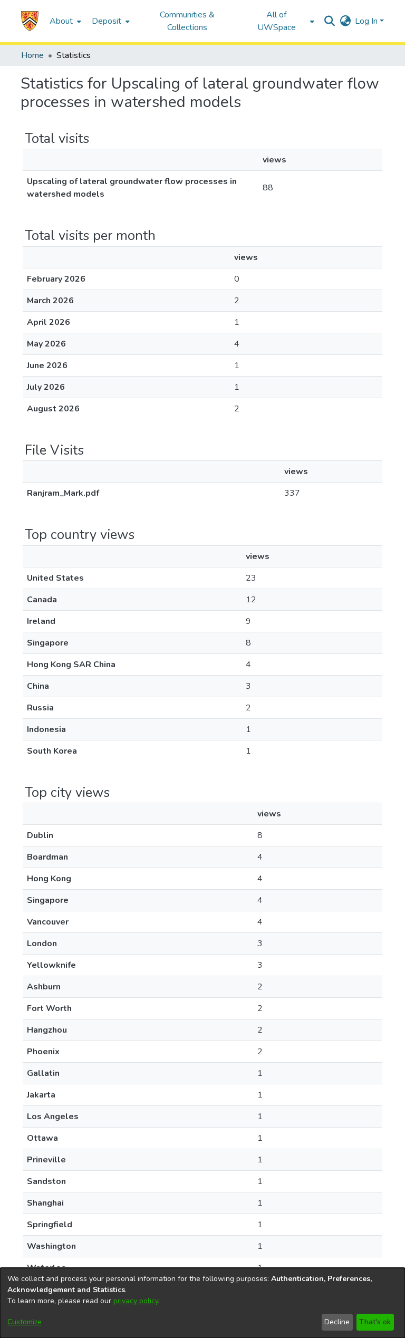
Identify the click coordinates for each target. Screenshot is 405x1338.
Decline (337, 1322)
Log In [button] (367, 21)
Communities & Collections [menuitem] (187, 21)
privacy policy (135, 1301)
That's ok (375, 1322)
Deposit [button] (106, 21)
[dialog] (202, 1303)
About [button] (61, 21)
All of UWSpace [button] (276, 21)
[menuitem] (64, 21)
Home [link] (32, 55)
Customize (24, 1322)
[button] (30, 21)
